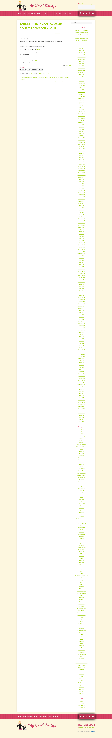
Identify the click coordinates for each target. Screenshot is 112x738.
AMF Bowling (81, 436)
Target (40, 73)
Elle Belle (81, 512)
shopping (81, 645)
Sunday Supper (81, 667)
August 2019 (81, 151)
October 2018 (81, 173)
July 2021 (81, 103)
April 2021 (81, 107)
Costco (81, 466)
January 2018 (81, 192)
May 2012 (81, 341)
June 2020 (81, 129)
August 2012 (81, 334)
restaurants (81, 632)
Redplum (81, 628)
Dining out (81, 499)
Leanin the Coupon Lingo (81, 575)
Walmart (81, 691)
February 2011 (81, 374)
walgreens (81, 689)
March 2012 (81, 345)
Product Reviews (81, 615)
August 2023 (81, 72)
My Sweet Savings (81, 593)
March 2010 (81, 398)
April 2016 (81, 238)
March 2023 (81, 81)
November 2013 (81, 301)
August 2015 (81, 256)
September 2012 (81, 332)
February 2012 (81, 347)
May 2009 (81, 419)
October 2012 (81, 330)
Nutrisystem (81, 597)
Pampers (81, 602)
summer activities (81, 665)
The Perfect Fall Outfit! (81, 41)
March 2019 (81, 162)
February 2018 (81, 190)
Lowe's (81, 582)
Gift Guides (37, 13)
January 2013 (81, 323)
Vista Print (81, 687)
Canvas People (81, 460)
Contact (69, 13)
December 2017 (81, 194)
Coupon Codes (81, 471)
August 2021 (81, 100)
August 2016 (81, 229)
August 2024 (81, 59)
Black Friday (81, 453)
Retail (81, 634)
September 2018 (81, 175)
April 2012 (81, 343)
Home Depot (81, 549)
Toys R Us (81, 678)
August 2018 (81, 177)
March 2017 (81, 214)
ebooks (81, 510)
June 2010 (81, 391)
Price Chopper (81, 610)
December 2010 (81, 378)
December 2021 (81, 94)
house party (81, 551)
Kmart (81, 571)
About (24, 13)
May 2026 (81, 48)
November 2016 (81, 223)
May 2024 (81, 63)
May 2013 (81, 315)
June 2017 (81, 207)
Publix (81, 617)
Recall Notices (81, 623)
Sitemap (41, 732)
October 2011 (81, 356)
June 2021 (81, 105)
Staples (81, 656)
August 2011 (81, 360)
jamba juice (81, 556)
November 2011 (81, 354)
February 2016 (81, 242)
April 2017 (81, 212)
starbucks (81, 658)
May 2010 (81, 393)
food (81, 529)
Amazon (81, 429)
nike (81, 595)
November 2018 (81, 170)
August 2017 (81, 203)
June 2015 (81, 260)
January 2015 (81, 271)
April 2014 (81, 290)
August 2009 (81, 413)
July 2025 (81, 50)
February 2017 (81, 216)
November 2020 (81, 118)
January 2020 (81, 140)
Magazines (81, 586)
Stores (45, 13)
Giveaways (81, 538)
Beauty (81, 449)
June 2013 (81, 312)
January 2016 (81, 245)
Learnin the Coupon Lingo (81, 578)
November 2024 (81, 55)
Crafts (81, 484)
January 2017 (81, 218)
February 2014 (81, 295)
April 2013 (81, 317)
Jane (81, 558)
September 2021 (81, 98)
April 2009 (81, 422)
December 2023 (81, 68)
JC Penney (81, 560)
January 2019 (81, 166)
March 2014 (81, 293)
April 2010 (81, 395)
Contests (81, 464)
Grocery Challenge (81, 543)
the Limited (81, 674)
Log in (81, 701)
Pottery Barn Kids (81, 608)
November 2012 (81, 328)
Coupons (30, 13)
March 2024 (81, 65)
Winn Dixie (81, 693)
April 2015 (81, 264)
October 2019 (81, 146)
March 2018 (81, 188)
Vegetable (81, 685)
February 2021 (81, 111)
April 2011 (81, 369)
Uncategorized (31, 73)
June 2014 (81, 286)
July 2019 (81, 153)
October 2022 (81, 85)
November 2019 (81, 144)
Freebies (81, 532)
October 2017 (81, 199)
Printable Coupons (81, 613)
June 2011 (81, 365)
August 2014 (81, 282)
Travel (81, 680)
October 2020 (81, 120)
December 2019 (81, 142)
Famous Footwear (81, 523)
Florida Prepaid (81, 527)
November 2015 (81, 249)
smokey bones (81, 652)
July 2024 (81, 61)
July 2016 (81, 232)
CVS (81, 486)
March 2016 (81, 240)
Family (81, 521)
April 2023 (81, 79)
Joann (81, 567)
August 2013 (81, 308)
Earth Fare (81, 508)
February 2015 (81, 269)
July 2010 (81, 389)
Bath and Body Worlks (81, 447)
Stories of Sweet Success (81, 663)
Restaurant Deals (81, 630)
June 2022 (81, 90)
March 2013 (81, 319)
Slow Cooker (81, 650)
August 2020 (81, 124)
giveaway (81, 536)
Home (19, 13)
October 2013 (81, 304)
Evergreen (81, 516)
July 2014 (81, 284)
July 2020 (81, 127)
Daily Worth (81, 490)
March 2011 (81, 371)
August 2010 (81, 387)
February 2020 (81, 138)
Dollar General (81, 503)
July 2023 (81, 74)
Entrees (81, 514)
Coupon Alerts (81, 468)
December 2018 (81, 168)
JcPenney (81, 564)
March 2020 (81, 135)
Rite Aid (81, 639)
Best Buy (81, 451)
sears (81, 643)
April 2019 (81, 159)
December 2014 (81, 273)
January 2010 (81, 402)
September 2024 (81, 57)
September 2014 (81, 280)
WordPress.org (81, 707)
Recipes (58, 13)
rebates (81, 621)
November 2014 (81, 275)
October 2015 (81, 251)
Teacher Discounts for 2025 (81, 32)
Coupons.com (81, 481)
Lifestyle (81, 580)
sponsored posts (81, 654)
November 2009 (81, 406)
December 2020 (81, 116)
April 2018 (81, 186)
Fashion (81, 525)
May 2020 (81, 131)
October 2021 (81, 96)
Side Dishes (81, 647)
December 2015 (81, 247)
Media (64, 13)
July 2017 (81, 205)
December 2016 (81, 221)
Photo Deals (81, 604)
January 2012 (81, 349)
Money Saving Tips (81, 591)
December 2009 (81, 404)
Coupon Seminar (81, 475)
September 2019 (81, 149)
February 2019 (81, 164)
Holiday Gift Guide (81, 547)
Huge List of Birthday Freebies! (81, 35)
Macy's (81, 584)
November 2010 (81, 380)
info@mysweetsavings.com (87, 4)
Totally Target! (68, 65)
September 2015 (81, 253)
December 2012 (81, 325)
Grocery (81, 540)
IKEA (81, 554)
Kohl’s (81, 573)
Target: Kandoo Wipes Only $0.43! (61, 81)
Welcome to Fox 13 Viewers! (81, 30)
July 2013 (81, 310)
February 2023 (81, 83)
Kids (81, 569)
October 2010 (81, 382)
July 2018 (81, 179)
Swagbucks (81, 669)
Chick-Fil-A (81, 462)
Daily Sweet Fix (81, 488)
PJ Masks (81, 606)
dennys (81, 495)
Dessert (81, 497)
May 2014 (81, 288)
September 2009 (81, 411)
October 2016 (81, 225)
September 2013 (81, 306)
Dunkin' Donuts (81, 506)
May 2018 (81, 183)
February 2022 (81, 92)
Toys (81, 676)
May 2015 (81, 262)
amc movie (81, 433)
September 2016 (81, 227)
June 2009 (81, 417)
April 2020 (81, 133)
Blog (51, 13)
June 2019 (81, 155)
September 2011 (81, 358)
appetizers (81, 438)
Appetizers (81, 440)
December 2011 (81, 352)
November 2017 (81, 197)
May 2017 (81, 210)
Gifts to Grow (81, 534)
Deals (81, 492)
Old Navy (81, 599)
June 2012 (81, 339)
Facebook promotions (81, 519)
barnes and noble (81, 444)
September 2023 (81, 70)
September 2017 (81, 201)
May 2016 (81, 236)
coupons (81, 479)
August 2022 (81, 87)
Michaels (81, 588)
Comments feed (81, 705)
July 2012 (81, 336)
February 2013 (81, 321)
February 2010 (81, 400)
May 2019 (81, 157)
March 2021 (81, 109)
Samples (81, 641)
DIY (81, 501)
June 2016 (81, 234)
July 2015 (81, 258)
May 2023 (81, 76)
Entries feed (81, 703)
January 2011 (81, 376)
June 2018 (81, 181)
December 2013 (81, 299)
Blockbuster (81, 455)
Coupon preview (81, 473)
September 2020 (81, 122)
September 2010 (81, 384)
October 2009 (81, 408)
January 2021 (81, 114)
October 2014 (81, 277)
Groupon (81, 545)
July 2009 (81, 415)
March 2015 (81, 266)
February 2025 (81, 52)
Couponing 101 (81, 477)
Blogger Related (81, 457)
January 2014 (81, 297)
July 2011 (81, 363)
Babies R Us (81, 442)
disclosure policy (57, 33)
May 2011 (81, 367)
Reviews (81, 637)
